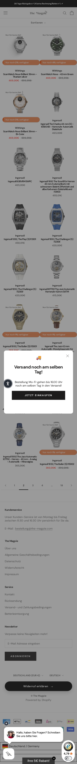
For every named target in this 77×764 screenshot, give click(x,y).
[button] (8, 383)
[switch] (68, 758)
